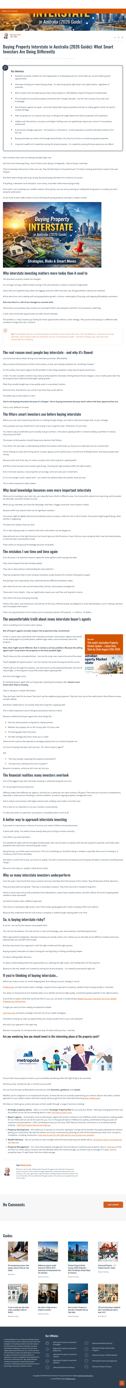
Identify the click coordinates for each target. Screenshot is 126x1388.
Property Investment (9, 58)
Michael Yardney (16, 35)
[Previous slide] (96, 675)
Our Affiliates (51, 1336)
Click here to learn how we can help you (33, 1125)
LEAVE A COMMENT (113, 1204)
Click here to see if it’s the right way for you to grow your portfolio (66, 1135)
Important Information (85, 1376)
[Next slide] (111, 675)
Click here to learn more (61, 1112)
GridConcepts (70, 1379)
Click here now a (10, 1013)
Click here (111, 1147)
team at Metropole (92, 1098)
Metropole (9, 987)
